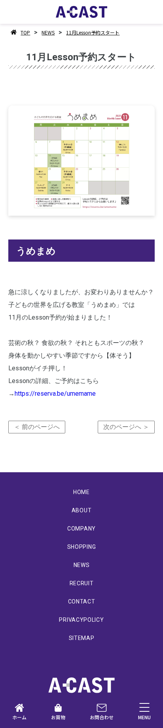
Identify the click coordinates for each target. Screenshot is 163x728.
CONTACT (81, 601)
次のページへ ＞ (126, 427)
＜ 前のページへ (37, 427)
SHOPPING (81, 547)
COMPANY (81, 528)
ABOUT (82, 510)
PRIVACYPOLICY (81, 620)
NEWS (48, 32)
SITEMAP (82, 638)
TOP (25, 32)
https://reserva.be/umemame (55, 393)
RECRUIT (82, 583)
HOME (81, 492)
